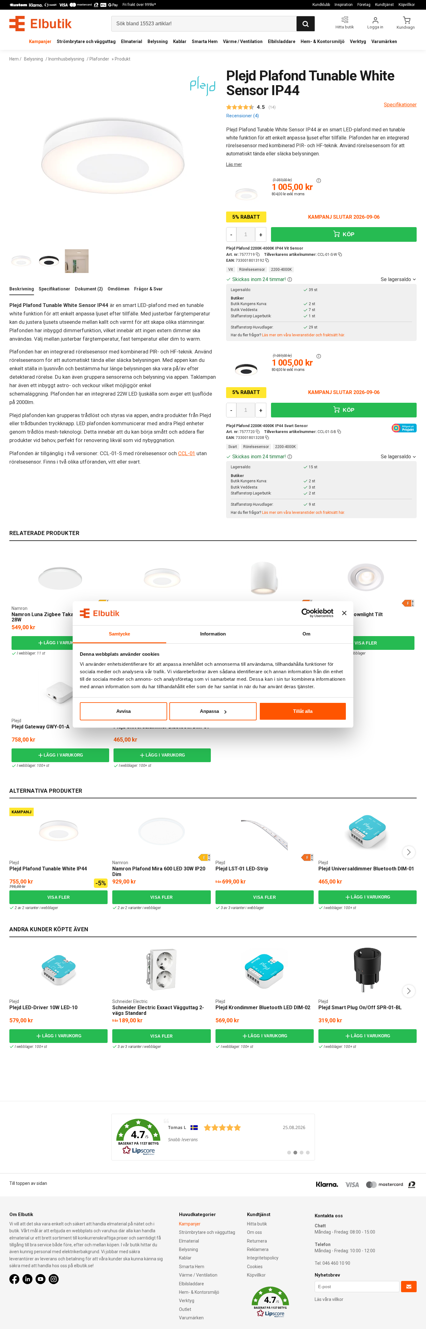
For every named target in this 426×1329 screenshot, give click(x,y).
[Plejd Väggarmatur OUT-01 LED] (217, 559)
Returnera (257, 1241)
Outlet (185, 1309)
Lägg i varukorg (63, 642)
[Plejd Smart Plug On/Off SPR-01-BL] (367, 970)
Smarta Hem (205, 41)
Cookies (255, 1266)
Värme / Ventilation (243, 41)
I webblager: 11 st (31, 653)
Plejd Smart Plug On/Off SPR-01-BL (360, 1007)
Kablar (179, 41)
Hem (14, 58)
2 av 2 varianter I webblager (343, 653)
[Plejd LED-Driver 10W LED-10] (58, 970)
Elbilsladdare (281, 41)
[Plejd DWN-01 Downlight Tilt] (366, 578)
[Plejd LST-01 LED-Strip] (264, 831)
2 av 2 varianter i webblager (36, 908)
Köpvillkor (407, 4)
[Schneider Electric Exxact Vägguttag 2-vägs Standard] (161, 970)
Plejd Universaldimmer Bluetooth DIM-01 (366, 869)
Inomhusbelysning (66, 58)
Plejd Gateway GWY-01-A (41, 727)
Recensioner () (242, 116)
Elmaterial (131, 41)
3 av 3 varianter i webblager (242, 908)
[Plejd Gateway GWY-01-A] (60, 691)
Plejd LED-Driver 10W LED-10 (43, 1007)
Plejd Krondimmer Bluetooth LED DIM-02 (262, 1007)
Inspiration (344, 4)
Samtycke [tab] (119, 633)
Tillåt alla (302, 711)
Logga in (375, 27)
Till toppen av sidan (28, 1183)
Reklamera (258, 1249)
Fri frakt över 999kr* (139, 4)
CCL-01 (186, 453)
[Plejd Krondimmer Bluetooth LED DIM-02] (264, 970)
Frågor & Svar (148, 288)
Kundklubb (321, 4)
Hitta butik (257, 1223)
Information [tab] (213, 633)
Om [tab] (306, 633)
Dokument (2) (89, 288)
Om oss (254, 1232)
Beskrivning (21, 288)
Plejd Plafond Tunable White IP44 (48, 869)
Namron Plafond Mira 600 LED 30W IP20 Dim (158, 871)
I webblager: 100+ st (33, 765)
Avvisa (123, 711)
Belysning (158, 41)
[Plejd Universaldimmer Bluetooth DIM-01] (367, 831)
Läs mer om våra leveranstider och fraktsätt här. (303, 335)
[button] (319, 180)
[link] (213, 1137)
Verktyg (358, 41)
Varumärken (384, 41)
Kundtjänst (384, 4)
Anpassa (209, 711)
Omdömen (118, 288)
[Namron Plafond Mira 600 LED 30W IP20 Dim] (161, 831)
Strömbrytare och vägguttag (86, 41)
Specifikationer (54, 288)
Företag (363, 4)
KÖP (347, 234)
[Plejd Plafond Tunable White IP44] (116, 559)
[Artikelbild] (246, 194)
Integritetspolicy (262, 1257)
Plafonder (99, 58)
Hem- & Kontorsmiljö (323, 41)
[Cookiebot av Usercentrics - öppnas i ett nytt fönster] (306, 613)
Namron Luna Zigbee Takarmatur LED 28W (56, 617)
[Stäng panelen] (344, 613)
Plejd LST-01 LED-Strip (241, 869)
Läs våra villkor (329, 1299)
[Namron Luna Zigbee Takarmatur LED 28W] (60, 578)
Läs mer (234, 164)
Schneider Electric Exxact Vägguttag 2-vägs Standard (158, 1010)
